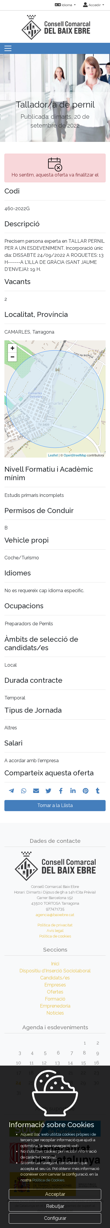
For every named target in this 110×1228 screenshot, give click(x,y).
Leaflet (53, 455)
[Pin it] (85, 790)
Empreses (55, 985)
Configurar (55, 1218)
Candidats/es (55, 978)
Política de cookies (55, 936)
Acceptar (55, 1194)
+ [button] (12, 348)
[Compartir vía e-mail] (36, 790)
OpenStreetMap (75, 455)
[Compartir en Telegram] (11, 790)
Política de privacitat (55, 925)
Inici (55, 964)
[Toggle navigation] (8, 48)
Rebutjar (55, 1206)
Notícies (55, 1013)
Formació (55, 999)
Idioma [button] (67, 5)
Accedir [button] (94, 5)
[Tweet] (48, 790)
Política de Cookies (48, 1180)
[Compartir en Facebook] (61, 790)
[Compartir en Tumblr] (98, 790)
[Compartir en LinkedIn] (73, 790)
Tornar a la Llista (55, 805)
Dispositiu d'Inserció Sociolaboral (55, 971)
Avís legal (55, 930)
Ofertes (55, 992)
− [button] (12, 357)
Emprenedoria (55, 1006)
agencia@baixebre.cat (55, 915)
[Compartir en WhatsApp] (23, 790)
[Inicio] (55, 25)
